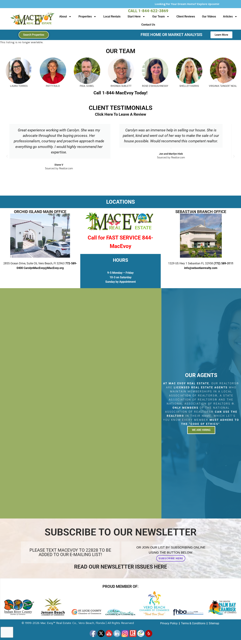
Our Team (158, 16)
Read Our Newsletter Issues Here (120, 567)
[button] (7, 156)
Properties (85, 16)
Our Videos (209, 16)
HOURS (120, 260)
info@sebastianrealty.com (200, 268)
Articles (228, 16)
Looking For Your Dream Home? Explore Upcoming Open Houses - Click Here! (171, 4)
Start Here (134, 16)
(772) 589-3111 (223, 263)
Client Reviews (185, 16)
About (63, 16)
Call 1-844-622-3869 (148, 11)
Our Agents (201, 375)
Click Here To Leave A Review (120, 114)
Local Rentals (111, 16)
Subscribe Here (170, 558)
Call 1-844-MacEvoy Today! (120, 92)
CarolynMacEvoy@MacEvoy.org (44, 268)
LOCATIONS (120, 202)
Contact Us (148, 24)
